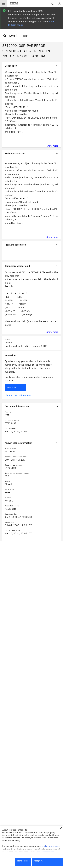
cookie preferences (51, 846)
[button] (61, 828)
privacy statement (45, 851)
